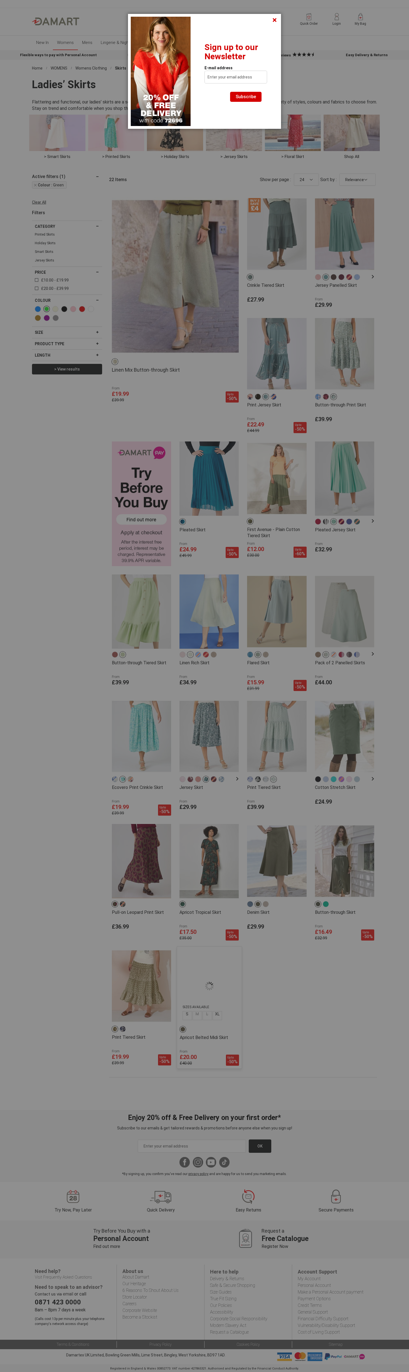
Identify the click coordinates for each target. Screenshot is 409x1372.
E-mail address (218, 68)
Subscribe (246, 96)
